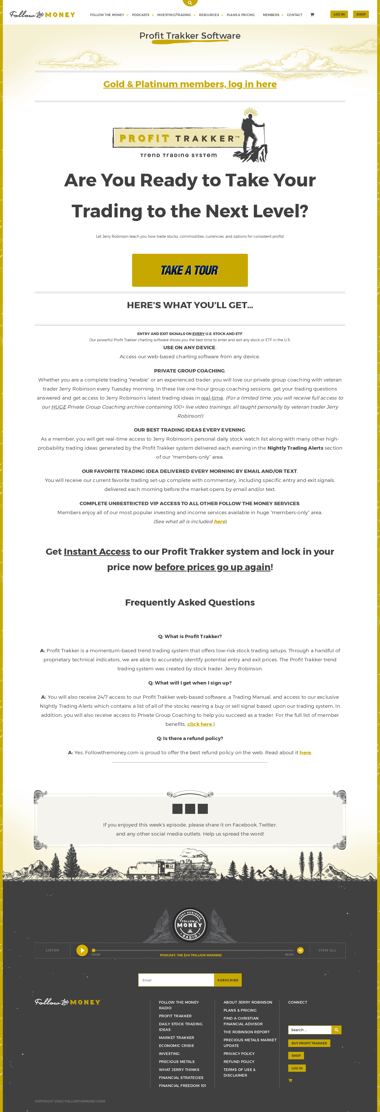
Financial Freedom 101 (182, 1085)
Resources (209, 15)
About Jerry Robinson (248, 1002)
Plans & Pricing (241, 15)
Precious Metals (177, 1061)
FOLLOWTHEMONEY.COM (85, 1101)
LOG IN (297, 1068)
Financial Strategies (181, 1077)
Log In (339, 14)
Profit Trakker (175, 1016)
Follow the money (67, 1002)
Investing (169, 1053)
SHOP (361, 14)
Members (271, 15)
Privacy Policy (239, 1053)
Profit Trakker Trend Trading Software (42, 14)
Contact (294, 15)
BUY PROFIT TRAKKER (309, 1043)
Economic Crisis (176, 1045)
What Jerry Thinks (179, 1069)
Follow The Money (107, 15)
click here (199, 724)
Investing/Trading (174, 15)
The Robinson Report (247, 1032)
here (219, 521)
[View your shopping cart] (312, 15)
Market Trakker (176, 1037)
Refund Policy (239, 1061)
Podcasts (140, 15)
